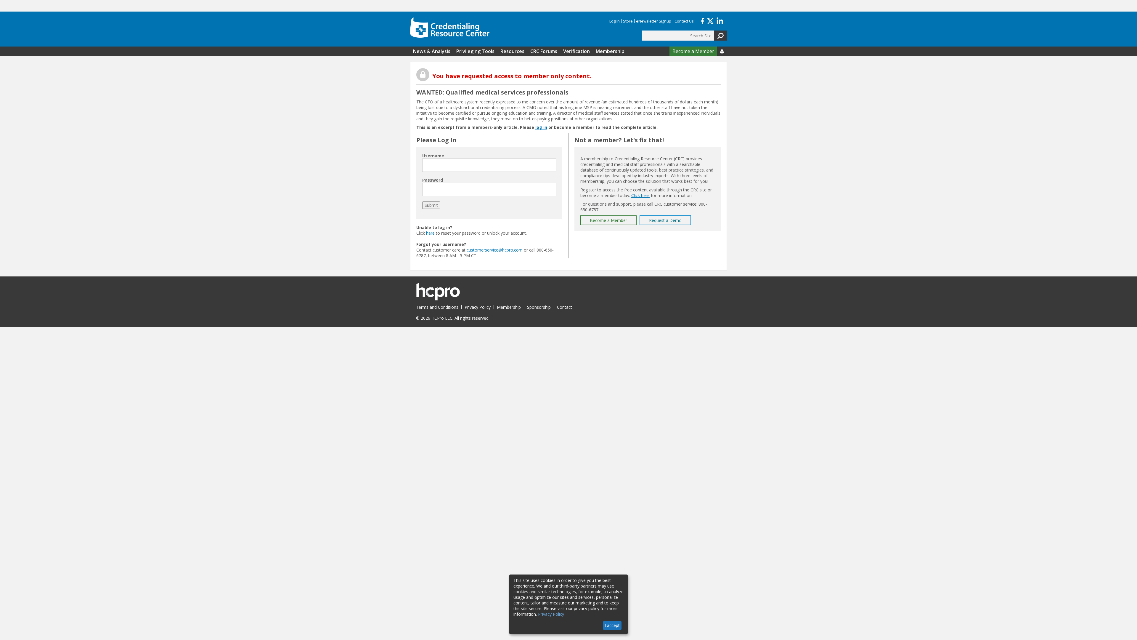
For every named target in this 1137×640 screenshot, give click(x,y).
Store (628, 21)
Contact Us (684, 21)
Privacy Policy (478, 307)
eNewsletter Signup (653, 21)
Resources (512, 51)
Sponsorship (539, 307)
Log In (614, 21)
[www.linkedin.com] (719, 20)
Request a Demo (665, 220)
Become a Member (693, 51)
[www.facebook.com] (702, 20)
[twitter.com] (710, 20)
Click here (640, 195)
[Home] (449, 27)
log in (541, 127)
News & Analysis (431, 51)
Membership (610, 51)
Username (433, 156)
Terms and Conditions (437, 307)
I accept (612, 625)
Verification (576, 51)
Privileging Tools (475, 51)
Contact (564, 307)
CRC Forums (543, 51)
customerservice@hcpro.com (495, 250)
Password (432, 180)
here (430, 233)
